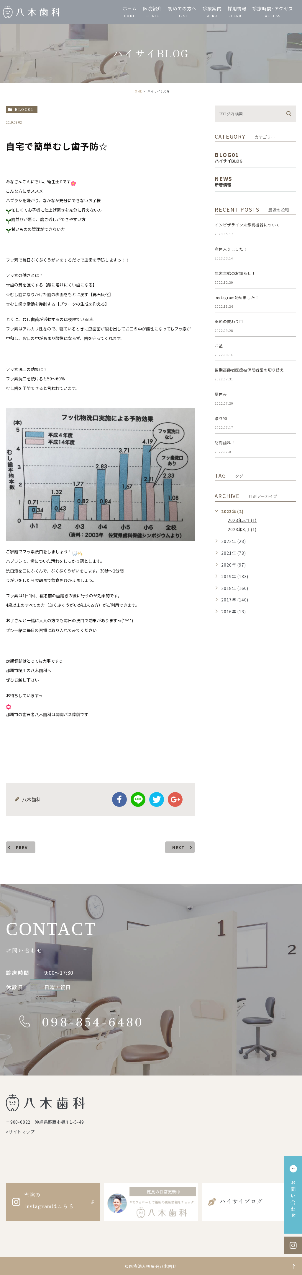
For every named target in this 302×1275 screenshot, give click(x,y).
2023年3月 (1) (242, 530)
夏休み (221, 394)
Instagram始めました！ (237, 297)
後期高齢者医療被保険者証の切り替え (249, 370)
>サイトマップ (20, 1131)
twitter (156, 799)
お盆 (219, 345)
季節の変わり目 (229, 321)
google (175, 799)
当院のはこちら (49, 1200)
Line (138, 799)
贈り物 (221, 418)
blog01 (24, 109)
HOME (137, 91)
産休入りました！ (231, 249)
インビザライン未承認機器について (247, 225)
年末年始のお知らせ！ (235, 273)
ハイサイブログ (241, 1201)
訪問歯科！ (225, 442)
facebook (119, 799)
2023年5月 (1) (242, 520)
